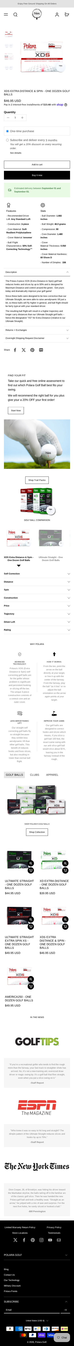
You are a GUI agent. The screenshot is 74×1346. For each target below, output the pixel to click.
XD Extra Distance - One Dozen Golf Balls (54, 884)
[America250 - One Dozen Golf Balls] (20, 975)
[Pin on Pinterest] (32, 350)
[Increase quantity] (22, 117)
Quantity (10, 112)
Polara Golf (40, 1342)
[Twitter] (15, 1240)
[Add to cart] (31, 870)
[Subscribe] (65, 1309)
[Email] (58, 1240)
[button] (6, 14)
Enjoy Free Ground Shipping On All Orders (37, 4)
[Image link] (37, 444)
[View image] (9, 34)
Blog (6, 1269)
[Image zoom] (42, 56)
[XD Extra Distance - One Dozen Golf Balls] (54, 859)
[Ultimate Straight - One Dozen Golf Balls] (20, 859)
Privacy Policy (54, 1227)
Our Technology (12, 1280)
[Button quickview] (31, 863)
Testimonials (54, 1233)
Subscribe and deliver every (28, 140)
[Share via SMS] (41, 350)
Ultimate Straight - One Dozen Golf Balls (19, 884)
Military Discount (12, 1286)
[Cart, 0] (65, 14)
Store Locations (20, 1233)
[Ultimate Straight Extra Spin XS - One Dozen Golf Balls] (20, 915)
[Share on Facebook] (15, 350)
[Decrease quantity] (8, 117)
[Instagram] (41, 1240)
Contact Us (9, 1275)
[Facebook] (24, 1240)
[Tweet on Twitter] (23, 350)
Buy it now (37, 175)
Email (9, 1310)
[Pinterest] (32, 1240)
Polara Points (10, 1291)
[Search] (15, 14)
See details (15, 153)
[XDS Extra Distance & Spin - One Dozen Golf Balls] (54, 915)
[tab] (6, 873)
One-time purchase (22, 131)
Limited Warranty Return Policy (20, 1227)
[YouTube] (50, 1240)
